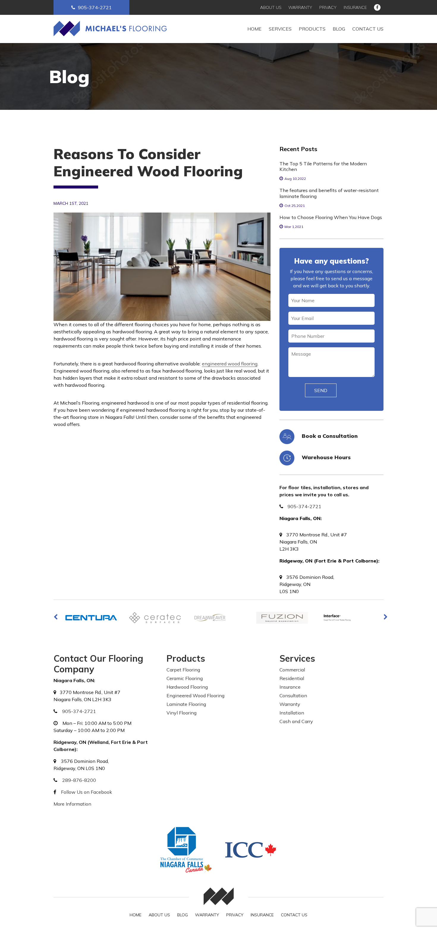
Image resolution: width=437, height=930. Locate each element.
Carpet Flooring (183, 670)
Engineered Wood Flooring (195, 695)
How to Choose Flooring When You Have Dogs (330, 217)
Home (254, 29)
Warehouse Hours (326, 457)
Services (280, 29)
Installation (291, 713)
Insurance (355, 7)
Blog (339, 29)
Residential (291, 678)
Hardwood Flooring (187, 687)
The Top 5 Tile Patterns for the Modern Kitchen (323, 166)
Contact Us (367, 29)
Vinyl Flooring (181, 713)
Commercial (292, 670)
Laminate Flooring (186, 704)
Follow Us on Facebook (86, 792)
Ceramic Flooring (184, 678)
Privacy (328, 7)
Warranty (300, 7)
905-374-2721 (95, 7)
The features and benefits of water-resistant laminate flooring (329, 193)
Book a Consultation (330, 435)
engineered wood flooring (229, 364)
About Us (270, 7)
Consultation (293, 695)
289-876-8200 (79, 780)
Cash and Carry (296, 721)
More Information (72, 804)
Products (312, 29)
